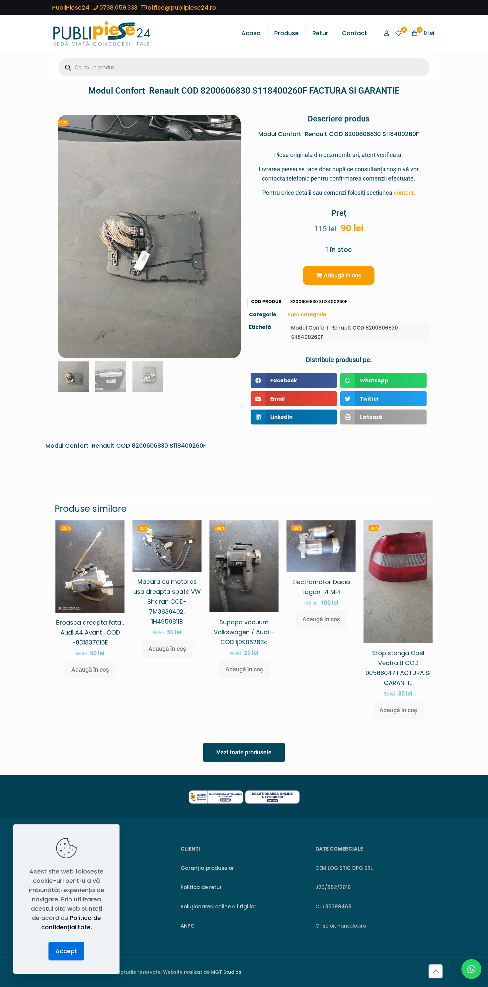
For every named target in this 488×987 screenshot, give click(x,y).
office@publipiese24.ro (181, 7)
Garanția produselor (207, 868)
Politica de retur (201, 887)
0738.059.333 (118, 7)
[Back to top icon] (436, 971)
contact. (404, 192)
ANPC (188, 925)
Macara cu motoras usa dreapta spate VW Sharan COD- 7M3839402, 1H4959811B (167, 601)
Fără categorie (307, 314)
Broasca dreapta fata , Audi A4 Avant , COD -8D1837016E (90, 632)
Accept (66, 951)
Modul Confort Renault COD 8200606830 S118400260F (344, 332)
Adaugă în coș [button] (90, 669)
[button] (338, 275)
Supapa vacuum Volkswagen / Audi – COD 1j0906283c (244, 632)
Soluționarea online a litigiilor (218, 906)
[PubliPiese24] (101, 33)
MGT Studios (226, 972)
